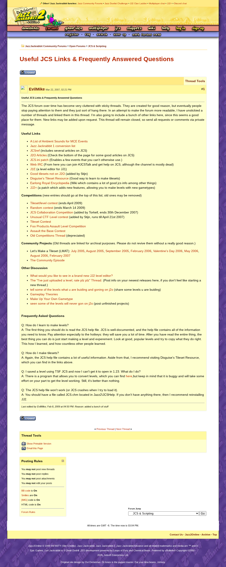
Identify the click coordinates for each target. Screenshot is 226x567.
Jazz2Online (192, 534)
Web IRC (36, 164)
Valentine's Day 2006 (168, 251)
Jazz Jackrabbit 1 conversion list (52, 146)
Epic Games (36, 550)
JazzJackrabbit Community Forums (46, 46)
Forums (52, 28)
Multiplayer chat (157, 3)
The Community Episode (47, 260)
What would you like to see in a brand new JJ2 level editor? (71, 275)
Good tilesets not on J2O (47, 173)
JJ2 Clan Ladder (138, 3)
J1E (33, 169)
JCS (118, 28)
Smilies (25, 495)
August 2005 (95, 251)
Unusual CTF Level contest (49, 217)
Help (166, 28)
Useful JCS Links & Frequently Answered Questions (97, 59)
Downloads (31, 28)
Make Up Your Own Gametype (51, 299)
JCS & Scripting (97, 46)
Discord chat (180, 3)
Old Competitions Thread (47, 235)
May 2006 (191, 251)
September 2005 (117, 251)
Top (215, 534)
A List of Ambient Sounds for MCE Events (59, 141)
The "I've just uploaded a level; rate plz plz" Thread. (66, 280)
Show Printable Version (39, 443)
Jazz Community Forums (90, 3)
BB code (25, 490)
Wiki (152, 28)
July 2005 (78, 251)
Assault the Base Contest (47, 231)
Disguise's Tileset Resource (49, 178)
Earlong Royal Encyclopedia (49, 183)
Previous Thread (105, 429)
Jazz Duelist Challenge (116, 3)
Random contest (41, 207)
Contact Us (176, 534)
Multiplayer (98, 28)
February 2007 (60, 255)
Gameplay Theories (44, 294)
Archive (206, 534)
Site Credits (69, 545)
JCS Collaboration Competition (51, 212)
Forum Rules (28, 512)
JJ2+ (169, 3)
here (129, 376)
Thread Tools (195, 81)
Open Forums (77, 46)
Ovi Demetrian (92, 562)
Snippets (134, 28)
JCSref (35, 150)
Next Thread (123, 429)
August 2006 (39, 255)
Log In (181, 28)
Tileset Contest (40, 221)
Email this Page (35, 448)
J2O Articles (38, 155)
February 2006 (141, 251)
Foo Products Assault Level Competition (58, 226)
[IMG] (24, 500)
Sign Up (198, 28)
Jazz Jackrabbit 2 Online (113, 16)
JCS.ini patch (39, 160)
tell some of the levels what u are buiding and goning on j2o (71, 289)
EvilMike (37, 89)
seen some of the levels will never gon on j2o (61, 303)
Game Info (73, 28)
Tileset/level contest (44, 203)
